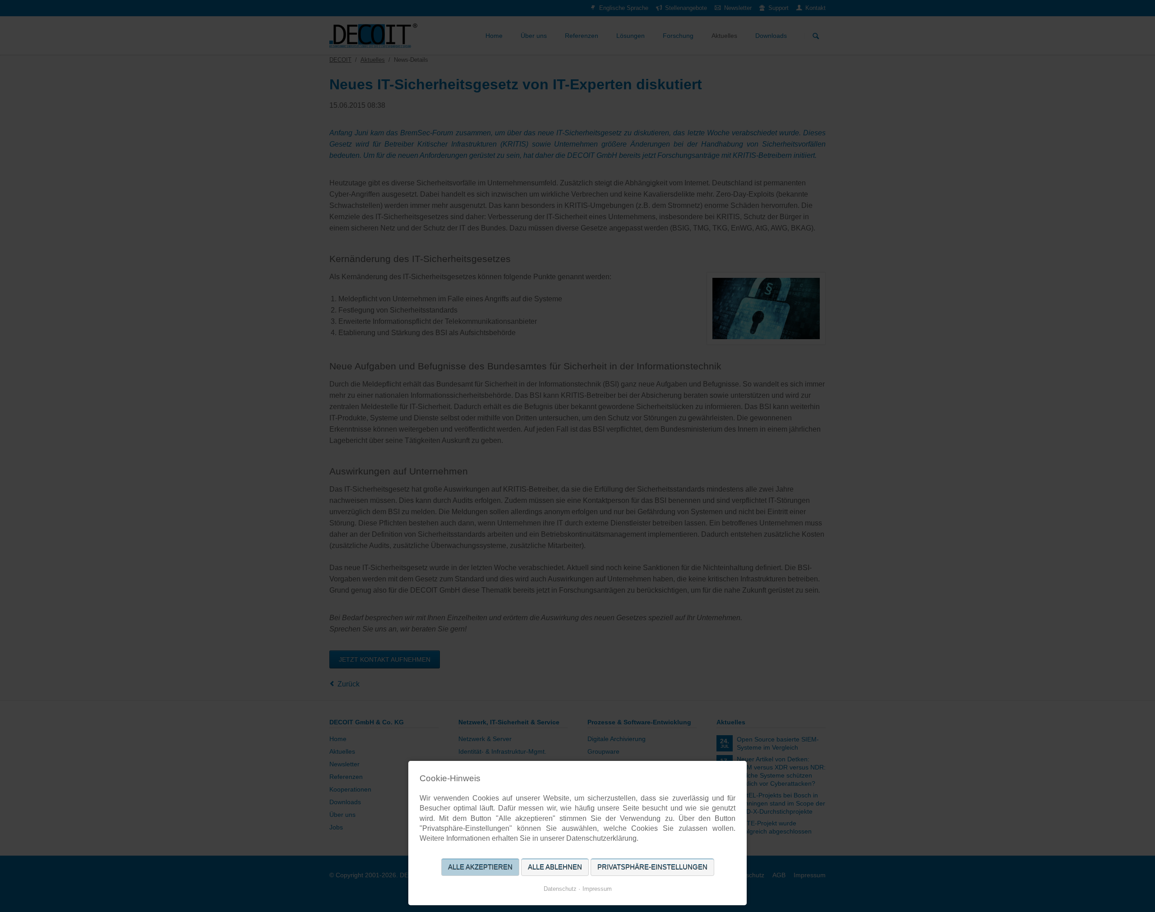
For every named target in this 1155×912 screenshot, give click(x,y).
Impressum (597, 888)
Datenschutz (560, 888)
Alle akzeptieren (480, 867)
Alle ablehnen (555, 867)
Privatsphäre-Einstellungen (652, 867)
